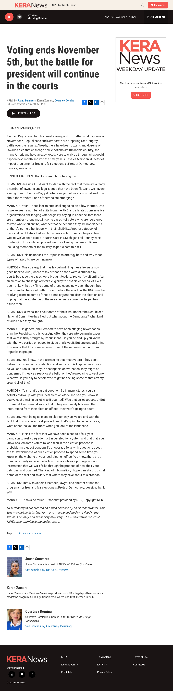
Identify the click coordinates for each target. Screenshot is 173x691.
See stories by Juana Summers (47, 570)
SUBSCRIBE (141, 95)
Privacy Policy (104, 672)
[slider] (24, 17)
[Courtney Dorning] (14, 619)
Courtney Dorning (65, 100)
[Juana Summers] (14, 567)
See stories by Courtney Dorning (48, 626)
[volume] (19, 17)
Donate (159, 5)
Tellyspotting (104, 657)
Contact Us (139, 664)
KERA (64, 657)
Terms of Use (140, 657)
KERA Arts (66, 672)
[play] (9, 17)
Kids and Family (69, 664)
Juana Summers (26, 100)
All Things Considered (30, 533)
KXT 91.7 (102, 664)
